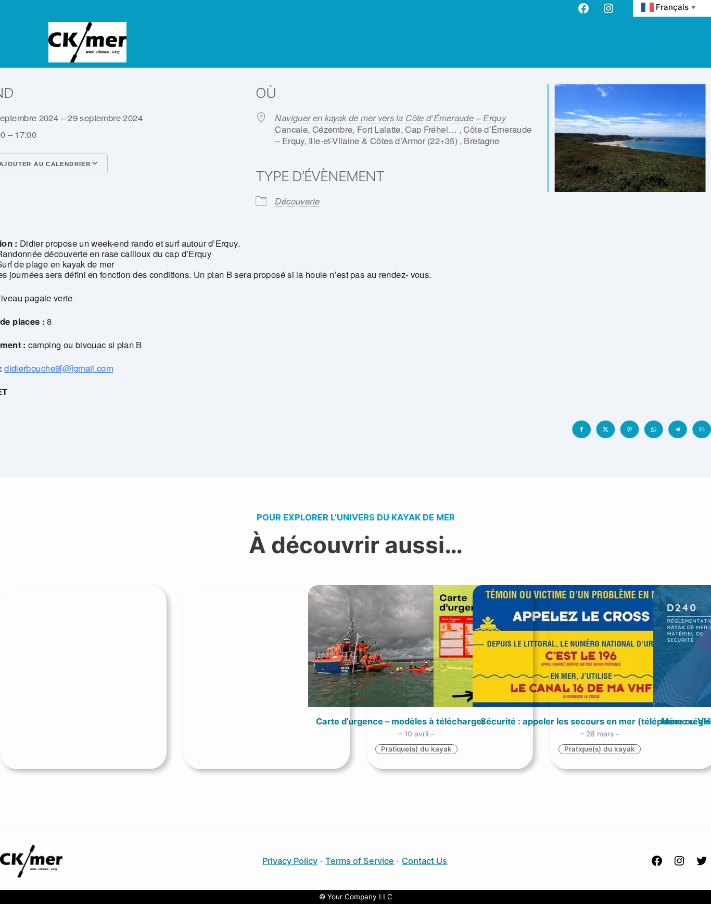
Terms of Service (359, 861)
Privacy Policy (290, 861)
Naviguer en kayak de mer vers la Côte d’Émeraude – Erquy (390, 118)
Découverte (297, 201)
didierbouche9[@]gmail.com (58, 368)
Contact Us (424, 861)
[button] (581, 429)
